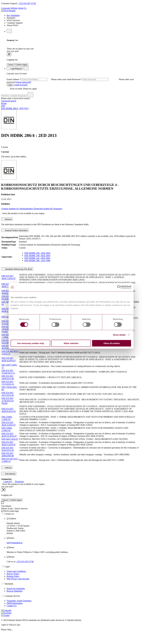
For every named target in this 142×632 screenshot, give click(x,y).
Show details (119, 335)
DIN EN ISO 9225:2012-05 (8, 322)
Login (10, 85)
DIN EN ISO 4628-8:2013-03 (9, 410)
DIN (3, 106)
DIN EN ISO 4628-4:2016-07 (9, 359)
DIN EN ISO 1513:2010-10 (8, 382)
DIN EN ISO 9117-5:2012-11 (10, 352)
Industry (8, 468)
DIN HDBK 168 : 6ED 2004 (37, 255)
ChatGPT (8, 481)
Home (4, 103)
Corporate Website (9, 8)
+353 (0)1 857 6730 (27, 3)
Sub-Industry (9, 474)
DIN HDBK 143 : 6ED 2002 (37, 258)
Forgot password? (23, 82)
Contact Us (12, 606)
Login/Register (16, 69)
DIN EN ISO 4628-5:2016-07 (9, 443)
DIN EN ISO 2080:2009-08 (8, 454)
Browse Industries (14, 591)
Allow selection (71, 343)
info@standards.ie (14, 542)
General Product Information (16, 230)
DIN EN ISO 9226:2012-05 (8, 449)
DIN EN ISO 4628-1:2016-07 (9, 277)
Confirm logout (21, 65)
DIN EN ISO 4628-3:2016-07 (9, 423)
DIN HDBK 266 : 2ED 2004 (37, 253)
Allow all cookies (111, 343)
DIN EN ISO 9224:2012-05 (8, 297)
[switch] (55, 324)
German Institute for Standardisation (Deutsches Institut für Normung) (31, 208)
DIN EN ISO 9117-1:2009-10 (10, 460)
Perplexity (19, 481)
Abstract (8, 219)
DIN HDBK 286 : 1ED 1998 (37, 260)
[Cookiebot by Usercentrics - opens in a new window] (119, 287)
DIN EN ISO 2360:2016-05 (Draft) (8, 329)
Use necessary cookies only (30, 343)
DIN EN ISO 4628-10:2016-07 (9, 434)
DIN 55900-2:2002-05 (7, 429)
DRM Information (15, 603)
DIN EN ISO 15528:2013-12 (8, 371)
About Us (22, 8)
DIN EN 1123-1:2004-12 (8, 335)
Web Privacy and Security (18, 579)
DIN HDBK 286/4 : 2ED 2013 (15, 108)
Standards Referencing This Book (18, 269)
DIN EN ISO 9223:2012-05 (8, 341)
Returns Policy (13, 576)
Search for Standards (16, 588)
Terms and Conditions (16, 571)
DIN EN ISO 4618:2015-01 (8, 347)
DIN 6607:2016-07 (10, 439)
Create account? (20, 85)
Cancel (10, 65)
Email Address (39, 79)
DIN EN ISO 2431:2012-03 (8, 394)
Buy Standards (13, 15)
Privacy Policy (13, 574)
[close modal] (9, 54)
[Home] (8, 10)
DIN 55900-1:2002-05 (7, 418)
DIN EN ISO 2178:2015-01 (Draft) (8, 400)
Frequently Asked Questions (19, 601)
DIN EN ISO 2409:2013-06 (8, 377)
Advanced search (8, 101)
